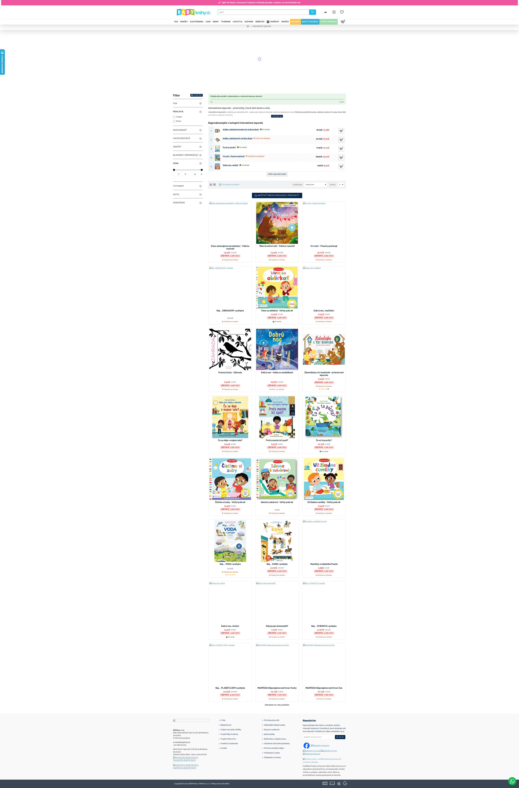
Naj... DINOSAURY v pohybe (230, 310)
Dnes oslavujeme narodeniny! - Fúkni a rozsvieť (230, 247)
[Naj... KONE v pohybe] (277, 541)
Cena (176, 163)
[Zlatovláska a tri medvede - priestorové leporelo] (324, 349)
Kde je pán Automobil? (277, 626)
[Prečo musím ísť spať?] (277, 417)
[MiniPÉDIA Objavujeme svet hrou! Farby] (277, 665)
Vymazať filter (197, 95)
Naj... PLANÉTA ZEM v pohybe (230, 687)
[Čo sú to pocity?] (324, 417)
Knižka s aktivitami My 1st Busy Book (237, 138)
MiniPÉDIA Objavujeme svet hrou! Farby (277, 687)
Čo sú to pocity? (229, 147)
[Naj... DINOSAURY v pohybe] (230, 288)
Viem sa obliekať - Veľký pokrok (277, 310)
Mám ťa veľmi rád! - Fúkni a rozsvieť (277, 246)
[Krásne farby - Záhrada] (230, 349)
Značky (177, 147)
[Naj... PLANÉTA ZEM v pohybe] (230, 665)
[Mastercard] (332, 783)
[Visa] (325, 783)
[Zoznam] (214, 184)
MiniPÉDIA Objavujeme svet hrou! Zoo (323, 687)
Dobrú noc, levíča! (230, 626)
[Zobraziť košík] (343, 22)
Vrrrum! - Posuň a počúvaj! (233, 156)
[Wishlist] (342, 12)
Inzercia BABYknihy (184, 768)
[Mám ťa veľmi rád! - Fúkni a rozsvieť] (277, 223)
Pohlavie (178, 111)
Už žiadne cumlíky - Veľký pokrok (323, 502)
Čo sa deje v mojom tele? (230, 440)
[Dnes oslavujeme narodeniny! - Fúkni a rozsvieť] (230, 223)
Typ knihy (178, 186)
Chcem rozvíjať (181, 138)
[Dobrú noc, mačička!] (324, 288)
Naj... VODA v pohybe (230, 564)
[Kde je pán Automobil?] (277, 603)
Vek (175, 103)
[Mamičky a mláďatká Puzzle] (324, 541)
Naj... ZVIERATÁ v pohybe (324, 626)
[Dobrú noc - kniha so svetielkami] (277, 349)
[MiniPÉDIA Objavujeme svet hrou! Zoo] (324, 665)
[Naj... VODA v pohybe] (230, 541)
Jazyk (176, 194)
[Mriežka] (211, 184)
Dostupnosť (180, 130)
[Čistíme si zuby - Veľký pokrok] (230, 479)
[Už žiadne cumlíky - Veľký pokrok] (324, 479)
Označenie (179, 203)
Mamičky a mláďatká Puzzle (324, 564)
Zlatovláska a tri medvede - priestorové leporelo (324, 373)
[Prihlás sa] (334, 12)
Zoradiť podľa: (297, 184)
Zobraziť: (333, 184)
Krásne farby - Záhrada (230, 372)
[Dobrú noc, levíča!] (230, 603)
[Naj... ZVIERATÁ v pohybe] (324, 603)
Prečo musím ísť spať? (277, 440)
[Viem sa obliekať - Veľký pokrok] (277, 288)
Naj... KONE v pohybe (277, 564)
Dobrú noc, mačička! (324, 310)
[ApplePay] (339, 783)
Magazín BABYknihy (184, 760)
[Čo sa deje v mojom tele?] (230, 417)
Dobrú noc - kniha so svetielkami (277, 372)
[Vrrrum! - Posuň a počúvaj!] (324, 223)
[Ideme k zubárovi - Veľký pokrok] (277, 479)
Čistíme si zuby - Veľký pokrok (230, 502)
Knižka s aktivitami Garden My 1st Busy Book (241, 129)
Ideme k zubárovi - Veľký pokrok (277, 502)
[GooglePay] (345, 783)
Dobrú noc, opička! (230, 165)
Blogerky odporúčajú (185, 155)
